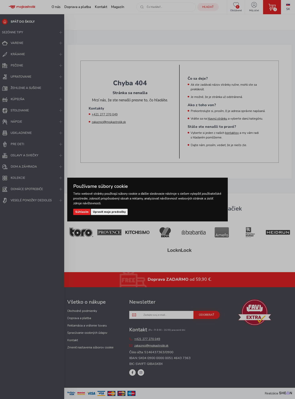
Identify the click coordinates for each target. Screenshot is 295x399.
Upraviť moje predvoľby (109, 212)
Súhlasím (81, 212)
